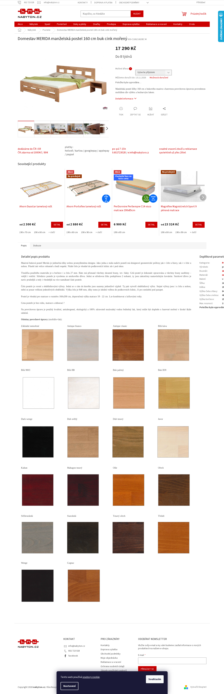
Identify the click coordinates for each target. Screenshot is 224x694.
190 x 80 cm (39, 232)
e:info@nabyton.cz (138, 152)
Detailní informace (124, 98)
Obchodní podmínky (129, 2)
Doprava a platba (103, 2)
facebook (73, 655)
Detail (57, 224)
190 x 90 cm (86, 232)
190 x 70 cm (25, 232)
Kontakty (83, 2)
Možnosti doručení (159, 77)
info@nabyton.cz (76, 646)
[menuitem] (20, 24)
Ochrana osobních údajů (112, 666)
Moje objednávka (109, 658)
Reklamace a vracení (111, 662)
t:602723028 (119, 152)
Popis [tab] (24, 245)
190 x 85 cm (119, 232)
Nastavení (69, 686)
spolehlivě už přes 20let (172, 152)
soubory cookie (91, 677)
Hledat (137, 13)
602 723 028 (74, 651)
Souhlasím (154, 679)
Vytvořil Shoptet (198, 687)
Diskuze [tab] (37, 245)
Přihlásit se (147, 669)
